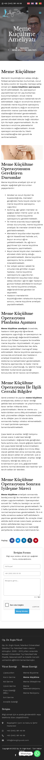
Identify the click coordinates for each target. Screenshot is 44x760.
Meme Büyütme (30, 673)
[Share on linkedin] (23, 540)
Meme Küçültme (31, 677)
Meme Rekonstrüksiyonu (31, 687)
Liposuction (8, 673)
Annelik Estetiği (10, 702)
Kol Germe (8, 681)
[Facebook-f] (15, 755)
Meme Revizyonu (31, 693)
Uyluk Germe (9, 686)
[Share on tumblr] (29, 540)
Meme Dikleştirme (31, 681)
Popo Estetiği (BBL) (9, 691)
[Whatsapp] (37, 753)
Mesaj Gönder (22, 611)
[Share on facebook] (12, 540)
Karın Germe (9, 677)
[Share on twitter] (18, 540)
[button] (40, 13)
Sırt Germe (8, 697)
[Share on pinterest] (35, 540)
